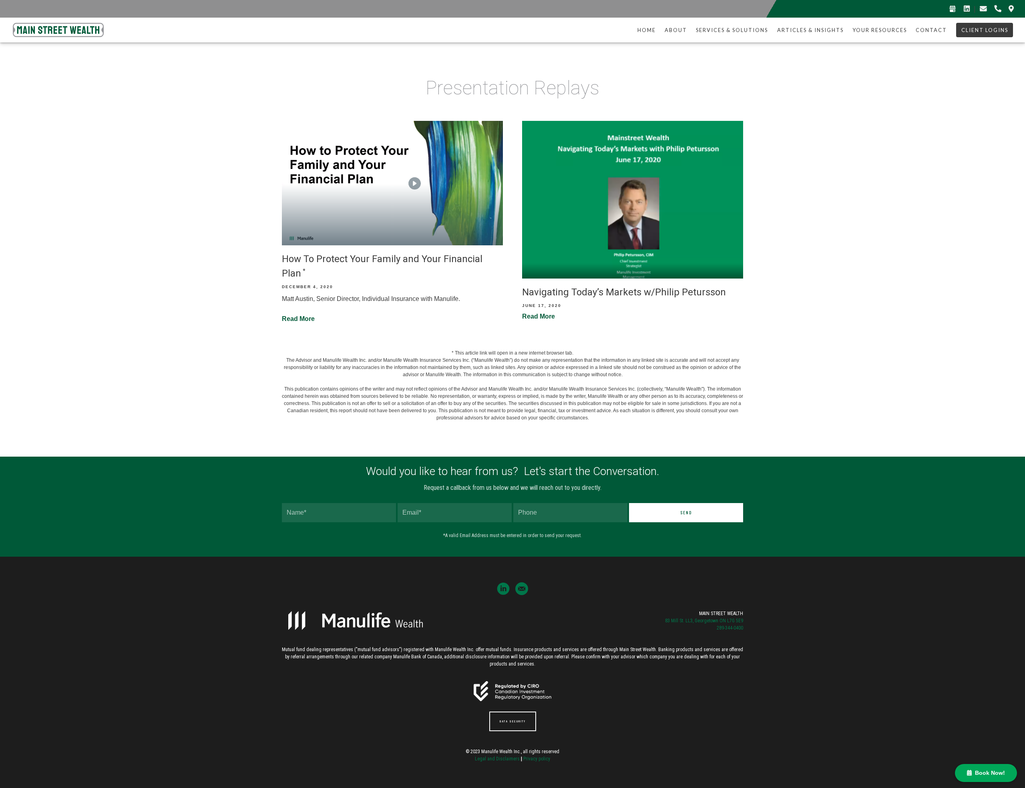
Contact (931, 30)
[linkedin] (503, 588)
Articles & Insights (810, 30)
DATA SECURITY (513, 721)
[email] (521, 588)
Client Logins (984, 30)
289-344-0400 (729, 628)
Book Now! (988, 773)
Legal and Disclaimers (497, 759)
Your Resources (879, 30)
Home (646, 30)
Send (686, 512)
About (676, 30)
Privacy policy (536, 759)
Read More (298, 318)
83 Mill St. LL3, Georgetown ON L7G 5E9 (704, 621)
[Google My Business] (952, 9)
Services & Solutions (732, 30)
